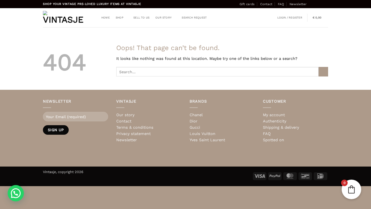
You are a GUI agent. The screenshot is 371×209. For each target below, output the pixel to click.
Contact (266, 4)
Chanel (196, 115)
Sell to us (141, 17)
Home (105, 17)
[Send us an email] (325, 4)
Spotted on (273, 140)
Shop (119, 17)
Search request (194, 17)
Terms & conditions (134, 127)
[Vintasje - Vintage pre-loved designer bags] (63, 17)
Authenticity (274, 121)
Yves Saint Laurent (207, 140)
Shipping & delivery (281, 127)
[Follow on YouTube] (70, 157)
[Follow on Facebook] (311, 4)
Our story (163, 17)
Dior (193, 121)
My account (274, 115)
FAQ (281, 4)
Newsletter (298, 4)
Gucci (195, 127)
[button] (289, 18)
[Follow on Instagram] (316, 4)
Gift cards (247, 4)
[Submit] (323, 72)
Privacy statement (133, 133)
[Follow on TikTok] (321, 4)
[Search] (93, 18)
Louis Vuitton (202, 133)
